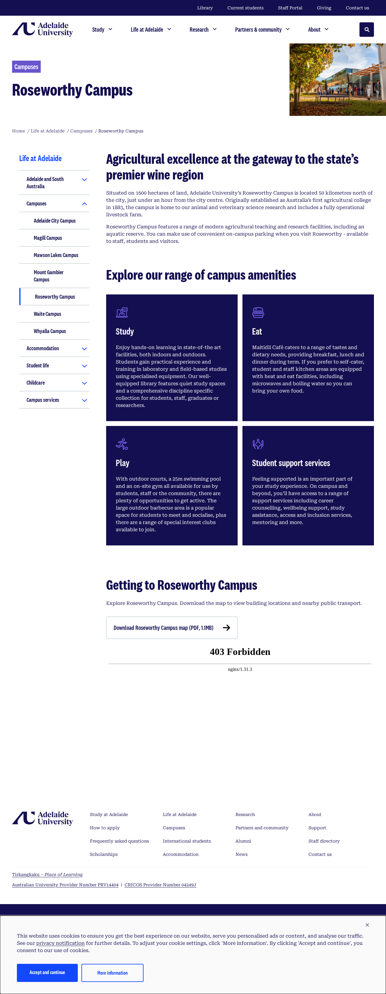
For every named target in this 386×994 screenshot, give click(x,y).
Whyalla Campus (50, 331)
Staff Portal (290, 7)
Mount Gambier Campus (49, 275)
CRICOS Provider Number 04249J (160, 884)
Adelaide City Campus (55, 220)
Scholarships (104, 854)
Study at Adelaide (109, 814)
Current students (245, 7)
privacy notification (60, 943)
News (242, 854)
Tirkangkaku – (47, 874)
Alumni (243, 841)
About (314, 814)
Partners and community (262, 827)
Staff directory (324, 841)
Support (317, 827)
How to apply (105, 827)
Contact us (357, 7)
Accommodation (43, 348)
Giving (324, 7)
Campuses (36, 203)
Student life (38, 365)
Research (245, 814)
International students (187, 841)
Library (205, 7)
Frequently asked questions (119, 841)
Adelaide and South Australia (45, 182)
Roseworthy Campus (55, 296)
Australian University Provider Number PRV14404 (65, 884)
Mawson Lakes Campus (56, 255)
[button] (367, 925)
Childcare (36, 382)
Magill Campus (48, 238)
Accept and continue (47, 972)
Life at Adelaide (180, 814)
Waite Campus (47, 314)
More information (112, 972)
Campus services (43, 400)
